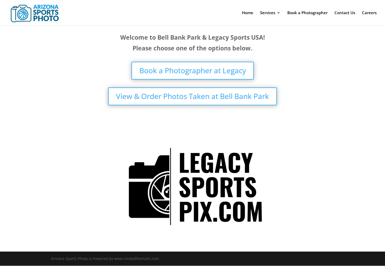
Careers (369, 13)
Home (247, 13)
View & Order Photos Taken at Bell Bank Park (192, 96)
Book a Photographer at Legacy (192, 70)
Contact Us (344, 13)
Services (267, 13)
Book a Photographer (307, 13)
